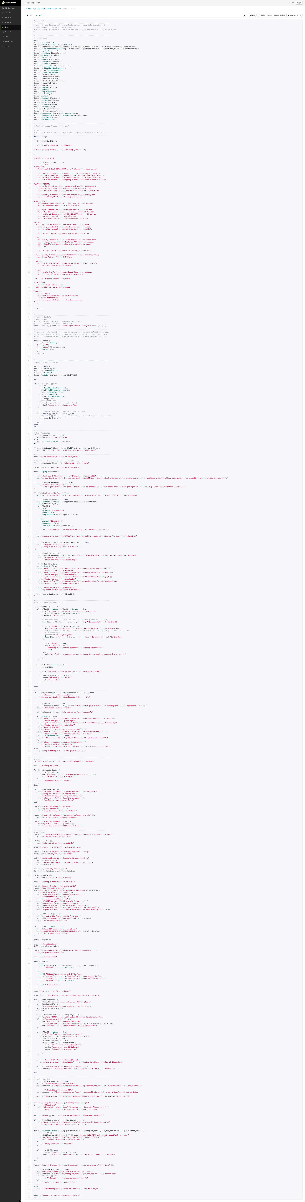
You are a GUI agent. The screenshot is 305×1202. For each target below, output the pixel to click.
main (55, 8)
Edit (270, 15)
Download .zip (280, 15)
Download (295, 15)
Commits (40, 15)
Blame (253, 15)
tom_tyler (36, 8)
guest (29, 8)
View (30, 15)
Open (263, 15)
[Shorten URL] (245, 15)
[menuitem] (10, 8)
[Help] (293, 3)
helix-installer (47, 8)
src (60, 8)
